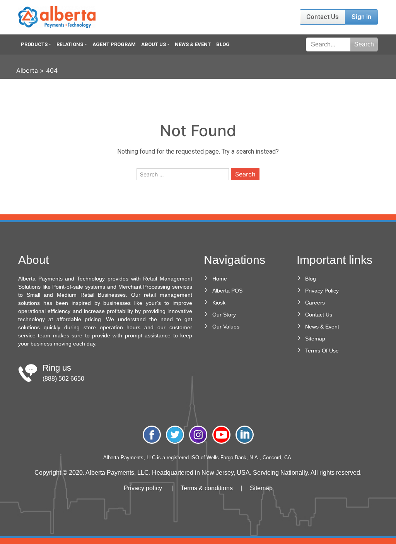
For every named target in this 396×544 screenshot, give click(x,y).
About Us (153, 44)
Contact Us (322, 17)
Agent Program (114, 44)
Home (219, 278)
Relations (69, 44)
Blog (223, 44)
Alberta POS (227, 290)
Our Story (224, 314)
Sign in (361, 17)
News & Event (193, 44)
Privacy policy (143, 488)
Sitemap (315, 338)
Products (34, 44)
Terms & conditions (207, 488)
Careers (315, 302)
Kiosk (218, 302)
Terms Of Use (322, 350)
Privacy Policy (322, 290)
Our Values (225, 326)
